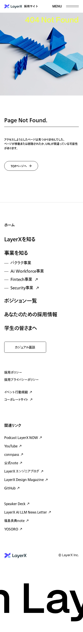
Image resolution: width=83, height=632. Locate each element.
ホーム (9, 225)
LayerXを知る (19, 240)
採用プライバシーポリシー (21, 379)
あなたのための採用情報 (30, 315)
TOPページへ (19, 166)
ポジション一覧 (20, 301)
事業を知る (16, 253)
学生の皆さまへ (20, 328)
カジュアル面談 (25, 347)
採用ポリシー (13, 372)
